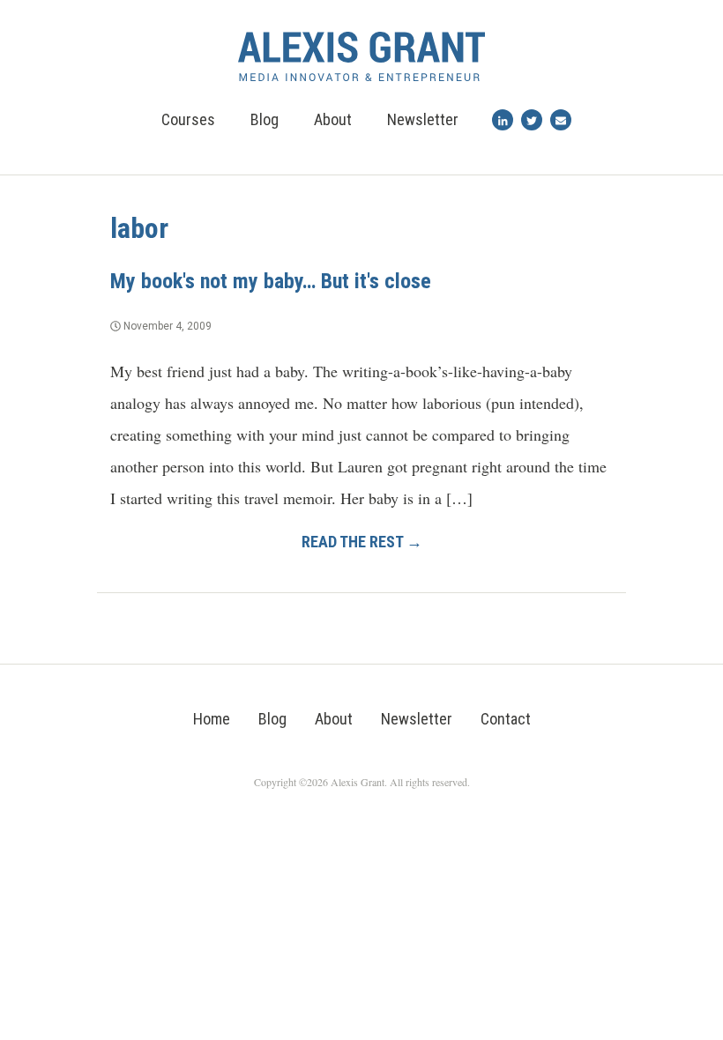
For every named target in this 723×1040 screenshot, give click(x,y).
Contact (506, 718)
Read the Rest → (362, 541)
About (333, 119)
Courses (188, 119)
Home (211, 718)
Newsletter (422, 119)
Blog (264, 119)
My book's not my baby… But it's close (270, 281)
